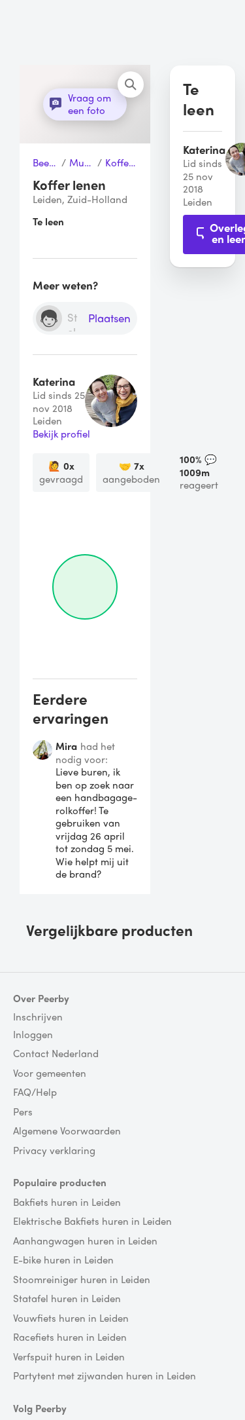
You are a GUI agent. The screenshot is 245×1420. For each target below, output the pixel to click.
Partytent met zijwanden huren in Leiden (104, 1376)
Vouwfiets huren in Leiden (71, 1318)
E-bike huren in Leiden (63, 1260)
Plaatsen (109, 318)
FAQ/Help (35, 1092)
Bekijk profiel (61, 434)
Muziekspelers (81, 163)
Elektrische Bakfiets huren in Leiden (92, 1221)
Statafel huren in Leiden (67, 1298)
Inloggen (33, 1034)
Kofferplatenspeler (121, 163)
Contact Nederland (56, 1053)
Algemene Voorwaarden (67, 1131)
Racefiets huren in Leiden (70, 1337)
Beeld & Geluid (45, 163)
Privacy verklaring (54, 1150)
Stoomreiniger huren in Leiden (81, 1279)
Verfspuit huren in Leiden (69, 1357)
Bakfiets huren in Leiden (67, 1202)
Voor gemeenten (49, 1073)
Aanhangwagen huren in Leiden (85, 1241)
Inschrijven (38, 1017)
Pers (23, 1112)
